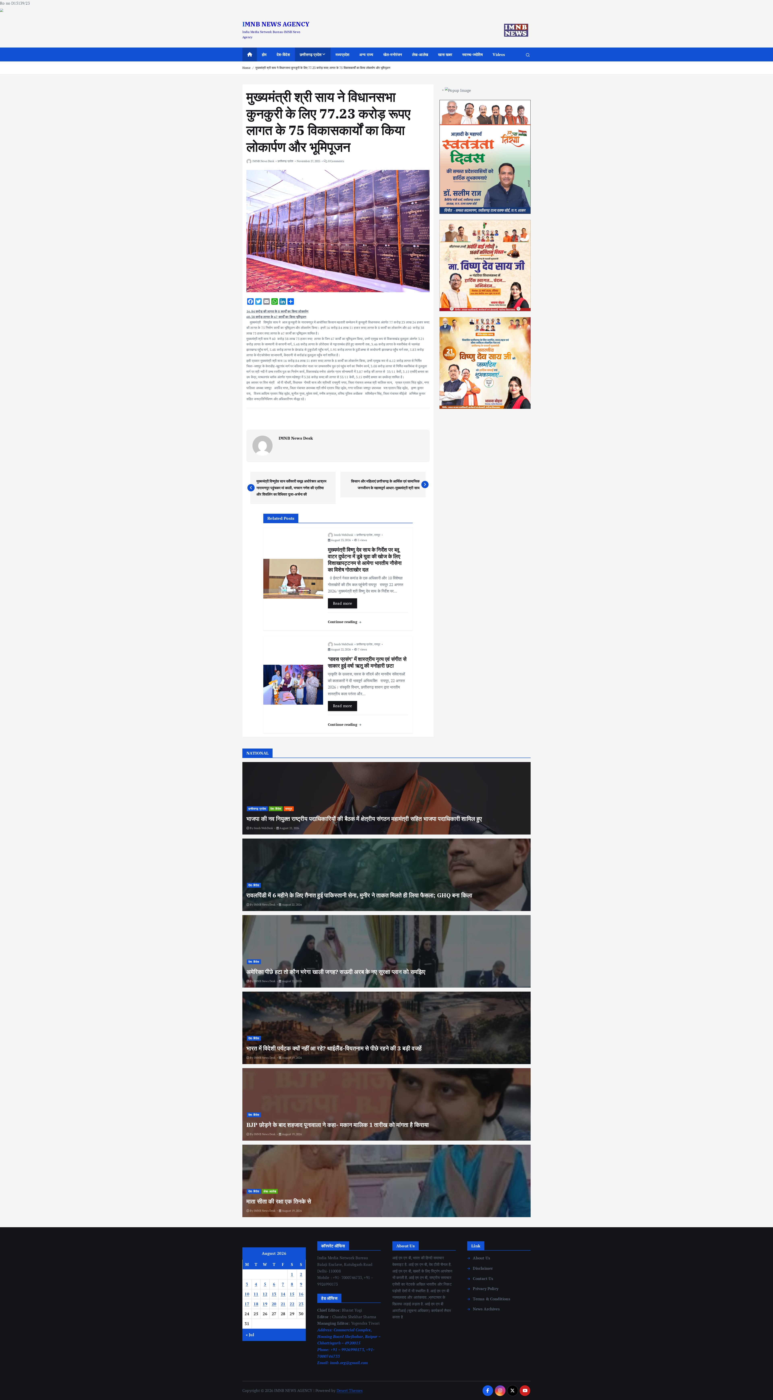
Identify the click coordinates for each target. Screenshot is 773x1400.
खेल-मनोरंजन (392, 54)
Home (246, 68)
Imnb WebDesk (343, 535)
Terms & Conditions (491, 1298)
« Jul (250, 1334)
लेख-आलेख (420, 54)
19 (265, 1303)
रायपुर (377, 535)
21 (283, 1303)
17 (247, 1303)
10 (247, 1293)
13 (274, 1293)
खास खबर (445, 54)
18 (256, 1303)
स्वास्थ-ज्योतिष (472, 54)
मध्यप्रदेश (342, 54)
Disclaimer (483, 1268)
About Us (481, 1257)
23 (301, 1303)
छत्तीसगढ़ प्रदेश (310, 54)
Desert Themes (350, 1390)
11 (256, 1293)
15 (292, 1293)
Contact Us (483, 1278)
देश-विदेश (283, 54)
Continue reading (343, 621)
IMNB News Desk (263, 161)
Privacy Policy (485, 1288)
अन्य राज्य (366, 54)
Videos (499, 54)
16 (301, 1293)
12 (265, 1293)
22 (292, 1303)
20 (274, 1303)
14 (283, 1293)
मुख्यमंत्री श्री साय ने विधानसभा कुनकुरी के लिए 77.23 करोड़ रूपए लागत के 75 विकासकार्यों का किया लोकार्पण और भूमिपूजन (322, 68)
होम (264, 54)
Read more (342, 603)
